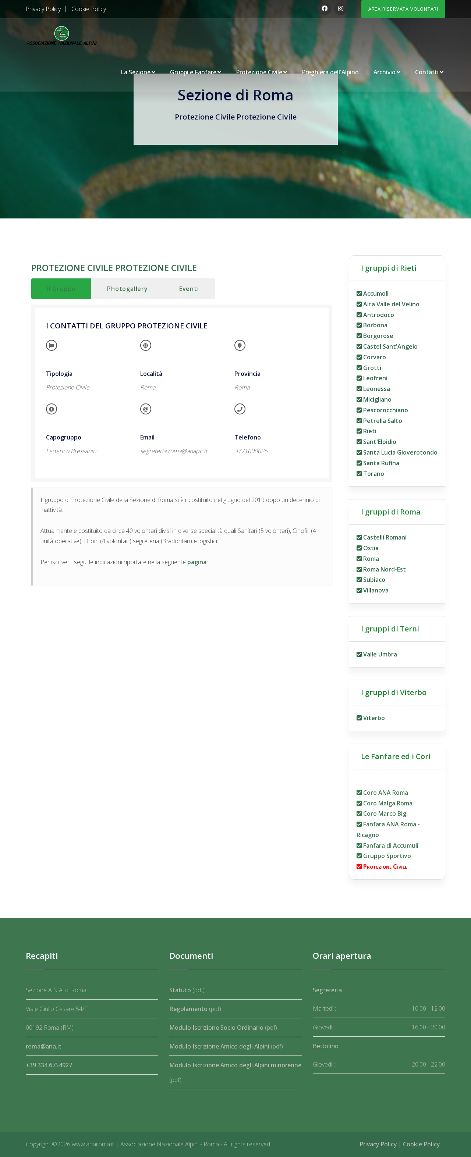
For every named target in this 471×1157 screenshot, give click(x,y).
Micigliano (377, 399)
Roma (370, 559)
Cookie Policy (88, 9)
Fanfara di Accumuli (390, 845)
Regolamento (188, 1009)
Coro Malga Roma (387, 803)
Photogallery (127, 289)
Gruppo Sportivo (386, 856)
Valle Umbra (379, 654)
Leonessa (376, 389)
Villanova (375, 590)
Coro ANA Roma (385, 792)
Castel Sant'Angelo (390, 346)
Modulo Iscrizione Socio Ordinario (216, 1028)
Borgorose (377, 336)
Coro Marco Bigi (385, 813)
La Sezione (135, 72)
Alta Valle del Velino (390, 304)
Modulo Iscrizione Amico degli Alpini (219, 1046)
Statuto (180, 990)
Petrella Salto (382, 421)
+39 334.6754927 (49, 1065)
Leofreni (374, 378)
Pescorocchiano (385, 410)
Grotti (371, 368)
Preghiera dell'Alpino (330, 72)
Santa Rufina (380, 463)
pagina (196, 562)
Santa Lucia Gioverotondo (400, 452)
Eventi (189, 289)
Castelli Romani (384, 537)
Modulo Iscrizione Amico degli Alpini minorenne (235, 1065)
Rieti (369, 431)
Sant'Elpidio (379, 442)
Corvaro (374, 357)
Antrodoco (378, 315)
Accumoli (375, 293)
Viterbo (373, 718)
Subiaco (373, 580)
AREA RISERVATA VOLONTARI (403, 9)
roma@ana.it (43, 1046)
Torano (373, 474)
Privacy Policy (43, 9)
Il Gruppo (61, 289)
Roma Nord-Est (384, 569)
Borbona (374, 325)
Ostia (370, 548)
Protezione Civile (259, 72)
